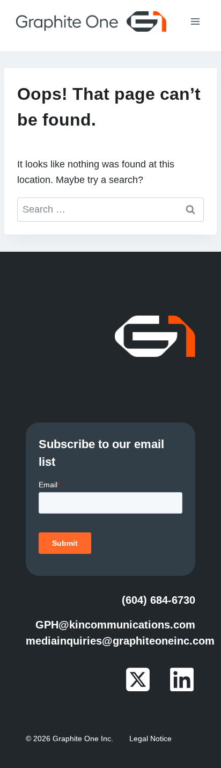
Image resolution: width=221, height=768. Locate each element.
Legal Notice (150, 738)
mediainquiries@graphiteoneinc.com (120, 641)
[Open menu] (195, 21)
